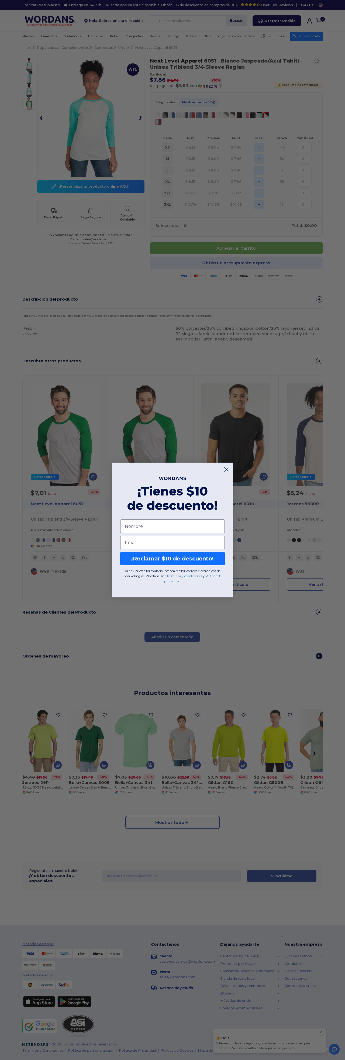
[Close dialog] (226, 469)
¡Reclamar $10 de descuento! (172, 558)
